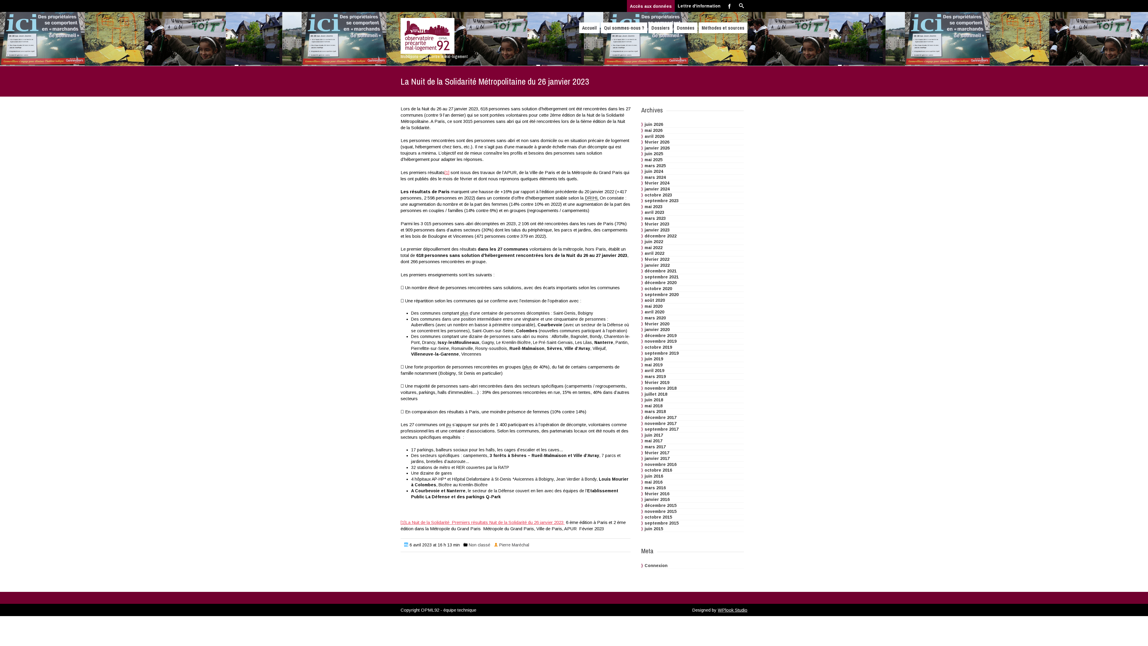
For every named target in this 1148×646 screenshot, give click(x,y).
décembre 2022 (661, 236)
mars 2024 (655, 177)
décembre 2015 (661, 505)
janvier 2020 (657, 329)
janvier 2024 (657, 189)
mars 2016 (655, 487)
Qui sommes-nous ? (624, 28)
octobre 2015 (658, 517)
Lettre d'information (699, 6)
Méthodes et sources (723, 28)
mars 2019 (655, 376)
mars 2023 (655, 218)
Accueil (589, 28)
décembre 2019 (661, 335)
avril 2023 (654, 212)
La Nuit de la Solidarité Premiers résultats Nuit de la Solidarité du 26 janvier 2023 (485, 522)
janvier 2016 (657, 499)
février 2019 (657, 382)
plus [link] (464, 313)
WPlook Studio (732, 610)
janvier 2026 (657, 148)
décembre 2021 (661, 271)
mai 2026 (653, 130)
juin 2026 (654, 124)
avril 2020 (654, 312)
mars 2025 (655, 165)
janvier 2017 (657, 458)
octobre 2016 (658, 470)
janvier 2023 (657, 230)
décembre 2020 (661, 282)
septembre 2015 (662, 523)
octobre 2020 (658, 288)
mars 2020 (655, 318)
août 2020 (655, 300)
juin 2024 (654, 171)
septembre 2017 (662, 429)
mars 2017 (655, 446)
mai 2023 (653, 206)
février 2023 (657, 224)
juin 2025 (654, 153)
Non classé (479, 545)
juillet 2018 (656, 394)
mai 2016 (653, 482)
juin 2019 (654, 358)
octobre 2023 (658, 195)
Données (685, 28)
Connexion (656, 565)
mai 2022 (653, 247)
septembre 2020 (662, 294)
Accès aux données (651, 6)
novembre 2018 (661, 388)
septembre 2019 (662, 353)
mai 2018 (653, 405)
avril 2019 (654, 370)
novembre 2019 (661, 341)
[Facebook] (729, 6)
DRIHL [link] (592, 197)
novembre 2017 (661, 423)
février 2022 (657, 259)
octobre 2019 (658, 347)
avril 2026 (654, 136)
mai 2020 (653, 306)
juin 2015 (654, 528)
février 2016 (657, 493)
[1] (447, 172)
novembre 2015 (661, 511)
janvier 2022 (657, 265)
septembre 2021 (662, 277)
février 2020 (657, 324)
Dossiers (660, 28)
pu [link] (448, 424)
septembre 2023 (662, 200)
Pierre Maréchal (514, 545)
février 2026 (657, 142)
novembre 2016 (661, 464)
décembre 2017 (661, 417)
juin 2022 (654, 241)
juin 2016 (654, 476)
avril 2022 (654, 253)
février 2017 (657, 452)
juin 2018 (654, 399)
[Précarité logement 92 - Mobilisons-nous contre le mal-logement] (452, 36)
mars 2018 (655, 411)
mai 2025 (653, 159)
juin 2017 (654, 435)
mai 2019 (653, 364)
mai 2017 (653, 440)
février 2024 (657, 183)
